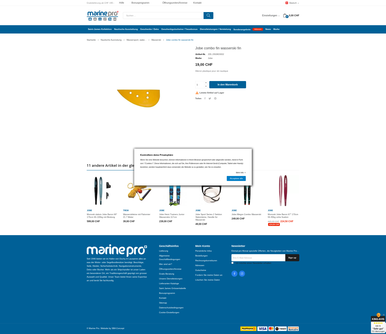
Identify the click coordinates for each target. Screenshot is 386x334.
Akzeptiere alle (236, 178)
